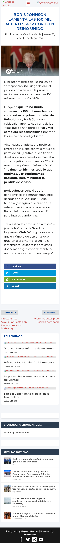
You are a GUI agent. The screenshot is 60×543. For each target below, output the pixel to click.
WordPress (30, 534)
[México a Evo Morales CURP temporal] (30, 357)
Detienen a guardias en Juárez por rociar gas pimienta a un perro (33, 460)
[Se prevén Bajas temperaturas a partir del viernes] (30, 371)
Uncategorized (34, 38)
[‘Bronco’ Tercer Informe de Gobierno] (30, 343)
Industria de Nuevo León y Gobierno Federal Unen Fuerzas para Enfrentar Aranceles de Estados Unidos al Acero (31, 474)
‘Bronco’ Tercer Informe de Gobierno (29, 348)
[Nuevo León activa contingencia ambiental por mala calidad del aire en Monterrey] (7, 500)
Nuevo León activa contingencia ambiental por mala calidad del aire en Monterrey (32, 501)
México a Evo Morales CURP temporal (29, 362)
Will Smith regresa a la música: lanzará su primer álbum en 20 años (33, 514)
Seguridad (16, 492)
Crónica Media (32, 34)
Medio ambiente (19, 506)
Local (14, 464)
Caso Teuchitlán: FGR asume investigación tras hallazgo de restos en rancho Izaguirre (34, 487)
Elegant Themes (30, 531)
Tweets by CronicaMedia (16, 432)
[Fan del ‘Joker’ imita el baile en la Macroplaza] (30, 388)
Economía (16, 479)
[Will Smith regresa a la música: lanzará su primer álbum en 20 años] (7, 515)
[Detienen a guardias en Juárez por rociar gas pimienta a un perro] (7, 460)
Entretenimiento (19, 519)
